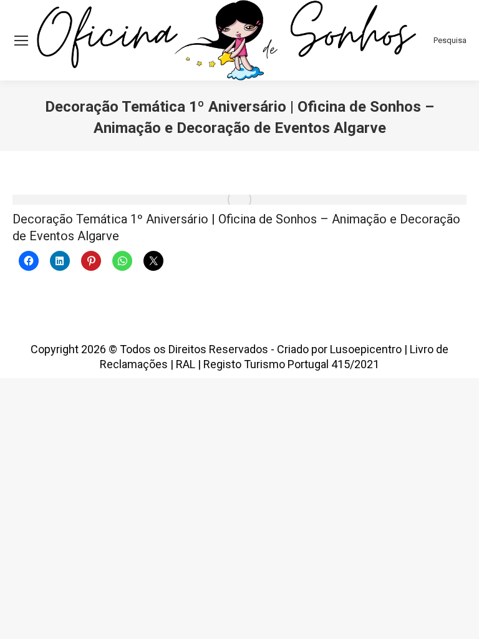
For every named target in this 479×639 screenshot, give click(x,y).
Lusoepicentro (366, 349)
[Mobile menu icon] (21, 40)
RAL (185, 364)
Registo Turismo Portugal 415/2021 (291, 364)
